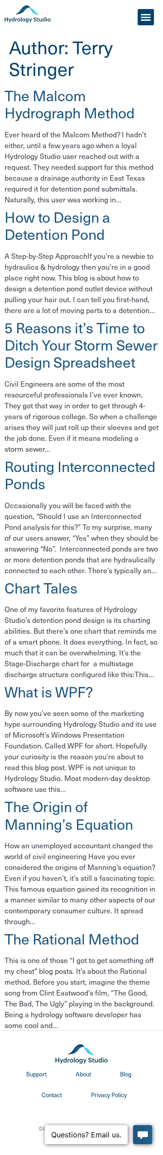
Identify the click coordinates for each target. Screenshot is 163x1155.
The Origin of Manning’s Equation (69, 814)
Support (36, 1074)
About (83, 1074)
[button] (146, 17)
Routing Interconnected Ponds (80, 474)
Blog (125, 1074)
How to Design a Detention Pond (57, 225)
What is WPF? (49, 691)
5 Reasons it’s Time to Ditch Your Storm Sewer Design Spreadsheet (81, 345)
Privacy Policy (109, 1094)
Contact (52, 1094)
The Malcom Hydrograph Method (69, 103)
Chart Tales (41, 588)
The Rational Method (72, 938)
